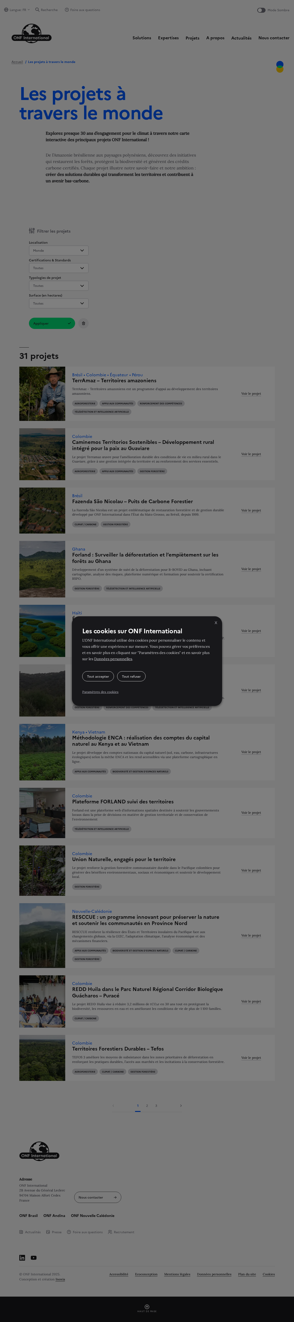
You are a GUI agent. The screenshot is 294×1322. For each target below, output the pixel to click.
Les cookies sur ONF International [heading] (132, 630)
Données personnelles (113, 659)
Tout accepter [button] (98, 676)
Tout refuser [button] (131, 676)
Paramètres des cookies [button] (100, 692)
